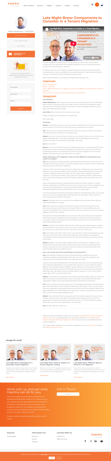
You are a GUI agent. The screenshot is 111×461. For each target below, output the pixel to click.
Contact (76, 5)
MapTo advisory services (53, 327)
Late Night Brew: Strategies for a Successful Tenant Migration (19, 364)
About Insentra (28, 5)
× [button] (109, 453)
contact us (91, 325)
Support (58, 5)
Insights (49, 5)
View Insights (21, 46)
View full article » (10, 377)
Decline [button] (59, 458)
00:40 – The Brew (49, 86)
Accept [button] (51, 458)
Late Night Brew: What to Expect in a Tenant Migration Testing (55, 364)
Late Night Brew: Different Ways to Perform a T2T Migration (88, 364)
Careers (67, 5)
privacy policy (44, 454)
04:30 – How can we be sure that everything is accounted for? (64, 93)
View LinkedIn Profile (21, 40)
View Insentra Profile (21, 35)
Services (40, 5)
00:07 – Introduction (50, 84)
